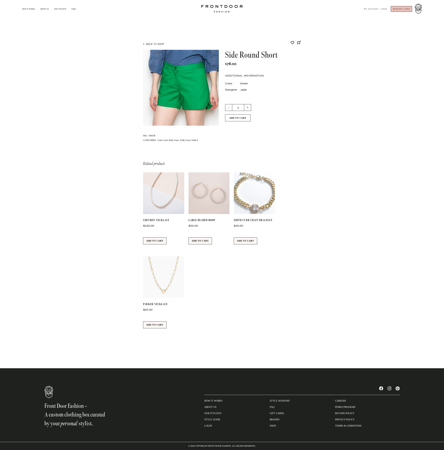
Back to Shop (155, 44)
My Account (371, 9)
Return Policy (344, 413)
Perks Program (345, 407)
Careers (340, 400)
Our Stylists (60, 9)
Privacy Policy (345, 419)
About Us (44, 9)
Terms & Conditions (348, 425)
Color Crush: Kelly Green (168, 140)
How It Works (28, 9)
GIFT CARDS (277, 413)
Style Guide (212, 419)
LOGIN (208, 425)
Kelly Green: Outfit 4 (189, 140)
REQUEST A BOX (401, 9)
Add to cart (237, 118)
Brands (274, 419)
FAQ (272, 407)
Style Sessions (280, 400)
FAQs (73, 9)
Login (384, 9)
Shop (273, 425)
